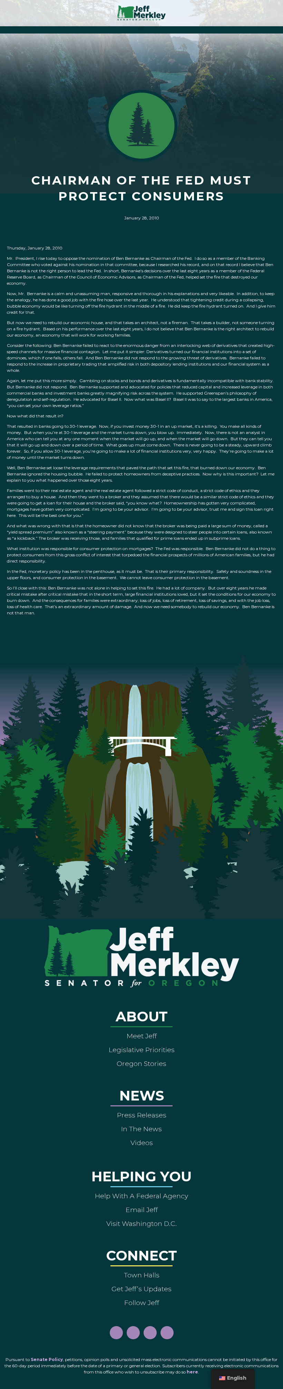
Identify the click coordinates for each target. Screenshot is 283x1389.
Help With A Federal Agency (141, 1195)
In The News (141, 1128)
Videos (141, 1142)
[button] (142, 28)
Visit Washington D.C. (141, 1223)
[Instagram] (133, 1332)
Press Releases (141, 1115)
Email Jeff (142, 1209)
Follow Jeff (141, 1302)
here (192, 1371)
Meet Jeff (142, 1035)
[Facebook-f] (116, 1332)
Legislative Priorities (142, 1049)
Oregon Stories (141, 1063)
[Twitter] (167, 1332)
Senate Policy (47, 1359)
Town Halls (141, 1275)
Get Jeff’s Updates (141, 1288)
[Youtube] (150, 1332)
